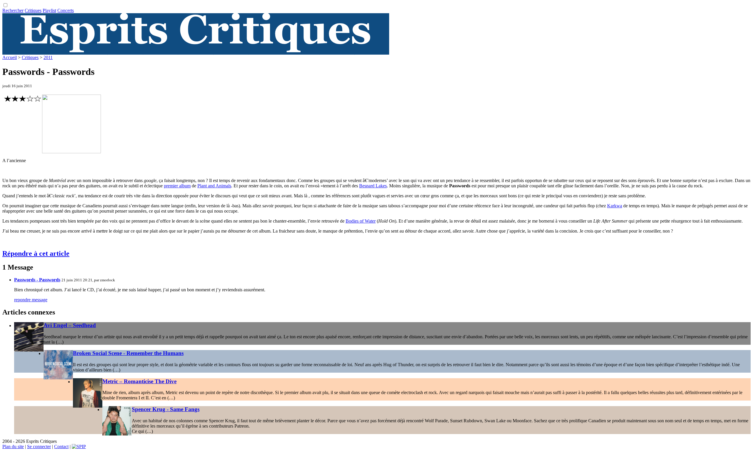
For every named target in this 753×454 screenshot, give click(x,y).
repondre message (30, 299)
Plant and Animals (214, 185)
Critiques (33, 10)
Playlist (49, 10)
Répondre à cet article (35, 253)
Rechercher (13, 10)
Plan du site (13, 446)
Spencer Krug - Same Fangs (165, 409)
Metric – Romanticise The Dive (139, 381)
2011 (48, 57)
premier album (177, 185)
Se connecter (39, 446)
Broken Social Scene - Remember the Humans (128, 353)
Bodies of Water (361, 220)
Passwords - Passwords (37, 279)
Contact (61, 446)
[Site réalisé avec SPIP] (79, 446)
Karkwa (614, 205)
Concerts (65, 10)
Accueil (9, 57)
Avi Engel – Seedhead (70, 325)
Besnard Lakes (373, 185)
